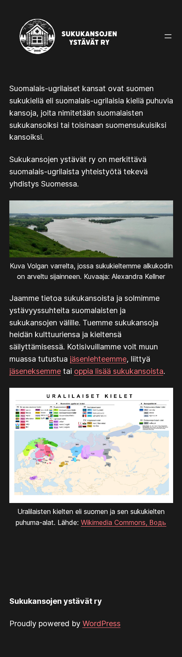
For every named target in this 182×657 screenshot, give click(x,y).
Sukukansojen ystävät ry (55, 601)
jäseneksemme (35, 371)
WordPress (102, 623)
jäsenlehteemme (98, 358)
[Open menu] (168, 36)
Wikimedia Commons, (123, 522)
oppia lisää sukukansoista (118, 371)
